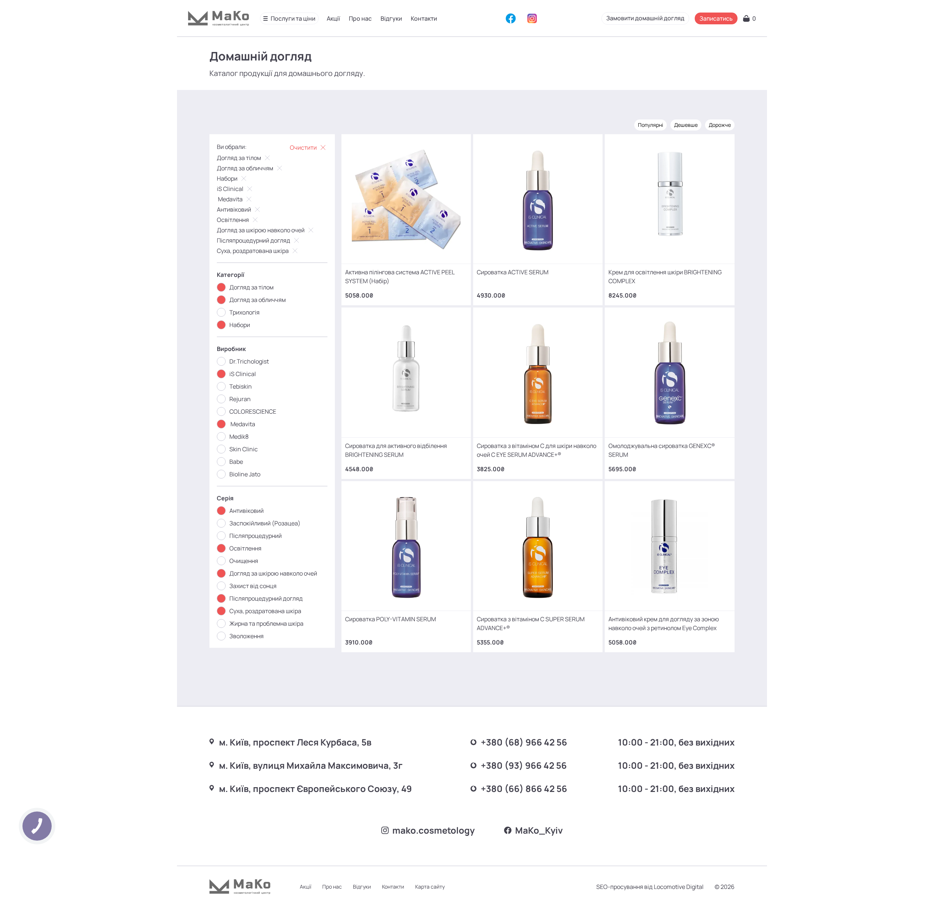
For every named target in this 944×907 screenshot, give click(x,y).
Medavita (230, 199)
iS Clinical (230, 189)
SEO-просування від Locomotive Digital (650, 887)
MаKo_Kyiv (539, 830)
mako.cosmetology (433, 830)
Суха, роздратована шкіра (253, 251)
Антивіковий (234, 209)
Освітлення (233, 220)
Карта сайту (430, 886)
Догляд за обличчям (245, 168)
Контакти (424, 18)
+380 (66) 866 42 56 (524, 788)
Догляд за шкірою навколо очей (261, 230)
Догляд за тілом (239, 158)
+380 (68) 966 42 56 (524, 742)
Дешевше (686, 124)
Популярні (650, 124)
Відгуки (391, 18)
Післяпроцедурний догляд (253, 240)
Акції (333, 18)
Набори (227, 178)
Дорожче (720, 124)
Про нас (360, 18)
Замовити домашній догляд (645, 18)
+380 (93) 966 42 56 (524, 765)
